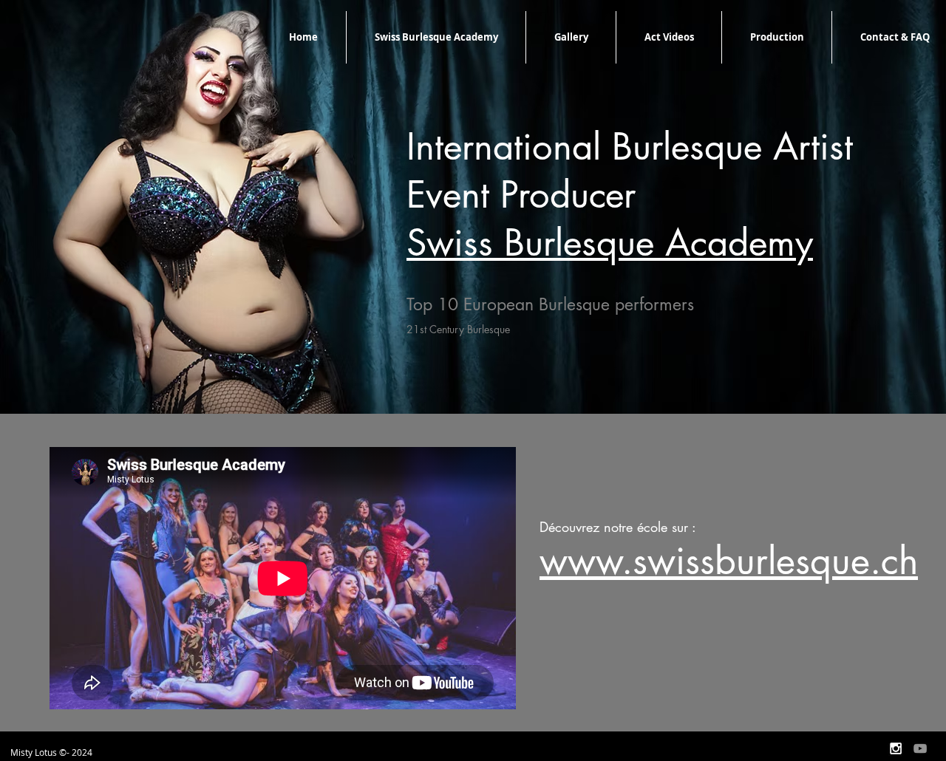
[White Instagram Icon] (896, 748)
